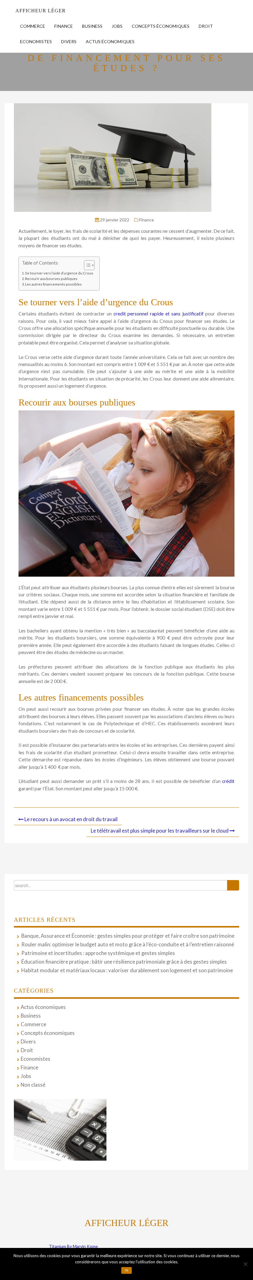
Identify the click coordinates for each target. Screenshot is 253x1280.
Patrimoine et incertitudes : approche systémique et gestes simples (98, 953)
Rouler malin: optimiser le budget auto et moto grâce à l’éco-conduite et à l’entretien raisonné (127, 944)
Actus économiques (110, 41)
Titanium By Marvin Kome (73, 1246)
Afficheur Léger (40, 10)
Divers (69, 41)
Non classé (33, 1085)
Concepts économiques (160, 26)
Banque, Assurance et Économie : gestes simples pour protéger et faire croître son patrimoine (127, 936)
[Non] (245, 1264)
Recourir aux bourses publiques (51, 279)
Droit (206, 26)
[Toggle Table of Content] (86, 265)
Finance (63, 26)
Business (92, 26)
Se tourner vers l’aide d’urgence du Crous (59, 273)
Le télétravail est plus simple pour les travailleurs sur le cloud (160, 830)
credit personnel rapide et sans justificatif (159, 313)
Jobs (117, 26)
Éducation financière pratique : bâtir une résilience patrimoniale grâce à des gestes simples (124, 962)
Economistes (36, 41)
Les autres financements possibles (53, 284)
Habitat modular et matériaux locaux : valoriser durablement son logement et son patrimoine (127, 970)
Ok (126, 1270)
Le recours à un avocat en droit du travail (71, 819)
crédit (228, 781)
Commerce (32, 26)
